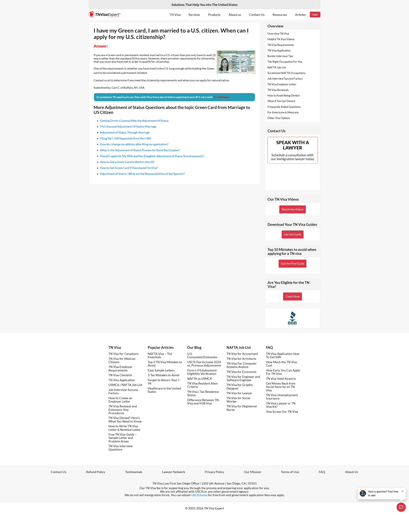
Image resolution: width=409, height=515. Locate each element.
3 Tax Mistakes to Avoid (163, 375)
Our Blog (194, 347)
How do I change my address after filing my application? (134, 144)
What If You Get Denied (281, 101)
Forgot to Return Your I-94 (164, 381)
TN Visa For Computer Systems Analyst (242, 365)
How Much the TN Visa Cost (281, 363)
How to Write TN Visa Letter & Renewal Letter (124, 427)
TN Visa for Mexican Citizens (121, 360)
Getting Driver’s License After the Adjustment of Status (134, 120)
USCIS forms (199, 495)
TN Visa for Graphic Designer (240, 386)
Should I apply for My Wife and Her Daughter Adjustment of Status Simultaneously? (152, 156)
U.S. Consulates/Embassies (202, 355)
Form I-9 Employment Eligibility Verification (202, 371)
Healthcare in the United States (164, 389)
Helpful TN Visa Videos (280, 39)
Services (194, 14)
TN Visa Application (278, 50)
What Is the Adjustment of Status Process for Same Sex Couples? (140, 150)
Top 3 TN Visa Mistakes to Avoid (165, 363)
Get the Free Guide (292, 263)
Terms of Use (290, 472)
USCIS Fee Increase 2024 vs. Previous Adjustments (204, 363)
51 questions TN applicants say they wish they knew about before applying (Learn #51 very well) (162, 97)
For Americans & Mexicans (283, 112)
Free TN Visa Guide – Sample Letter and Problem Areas (122, 438)
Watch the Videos (293, 209)
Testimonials (133, 472)
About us (235, 14)
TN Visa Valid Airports (281, 378)
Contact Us (257, 14)
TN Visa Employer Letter (281, 84)
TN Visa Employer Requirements (120, 368)
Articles (300, 14)
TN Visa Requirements (280, 45)
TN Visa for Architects (241, 358)
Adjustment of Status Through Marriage (125, 132)
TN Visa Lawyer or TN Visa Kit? (280, 404)
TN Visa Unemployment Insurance (282, 396)
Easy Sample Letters (161, 370)
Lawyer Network (173, 472)
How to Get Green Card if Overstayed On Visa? (129, 168)
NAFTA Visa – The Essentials (160, 355)
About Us (351, 472)
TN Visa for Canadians (123, 354)
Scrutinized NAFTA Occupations (286, 73)
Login (315, 14)
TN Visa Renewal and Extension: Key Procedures (122, 409)
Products (214, 14)
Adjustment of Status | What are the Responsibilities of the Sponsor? (142, 173)
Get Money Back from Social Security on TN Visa (280, 387)
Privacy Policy (214, 472)
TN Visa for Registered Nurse (242, 407)
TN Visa (175, 14)
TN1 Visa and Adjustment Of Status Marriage (128, 126)
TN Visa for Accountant (242, 354)
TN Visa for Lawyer (239, 393)
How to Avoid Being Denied (283, 95)
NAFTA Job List (276, 67)
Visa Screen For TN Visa (282, 411)
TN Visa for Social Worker (238, 399)
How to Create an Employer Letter (120, 399)
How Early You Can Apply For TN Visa (283, 371)
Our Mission (252, 472)
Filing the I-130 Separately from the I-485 (125, 138)
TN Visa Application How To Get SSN (282, 355)
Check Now (293, 296)
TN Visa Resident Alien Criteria (202, 385)
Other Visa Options (278, 118)
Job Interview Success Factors (285, 78)
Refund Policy (95, 472)
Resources (280, 14)
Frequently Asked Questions (284, 106)
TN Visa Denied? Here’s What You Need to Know (125, 419)
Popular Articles (161, 347)
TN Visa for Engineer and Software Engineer (243, 378)
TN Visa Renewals (278, 90)
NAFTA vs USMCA (199, 378)
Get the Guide (292, 234)
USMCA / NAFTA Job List (125, 385)
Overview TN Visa (278, 33)
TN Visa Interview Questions (120, 447)
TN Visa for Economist (241, 372)
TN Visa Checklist (120, 375)
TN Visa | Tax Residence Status (203, 393)
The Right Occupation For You (284, 61)
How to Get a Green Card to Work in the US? (127, 162)
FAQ (269, 347)
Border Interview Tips (280, 56)
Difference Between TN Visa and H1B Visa (203, 401)
